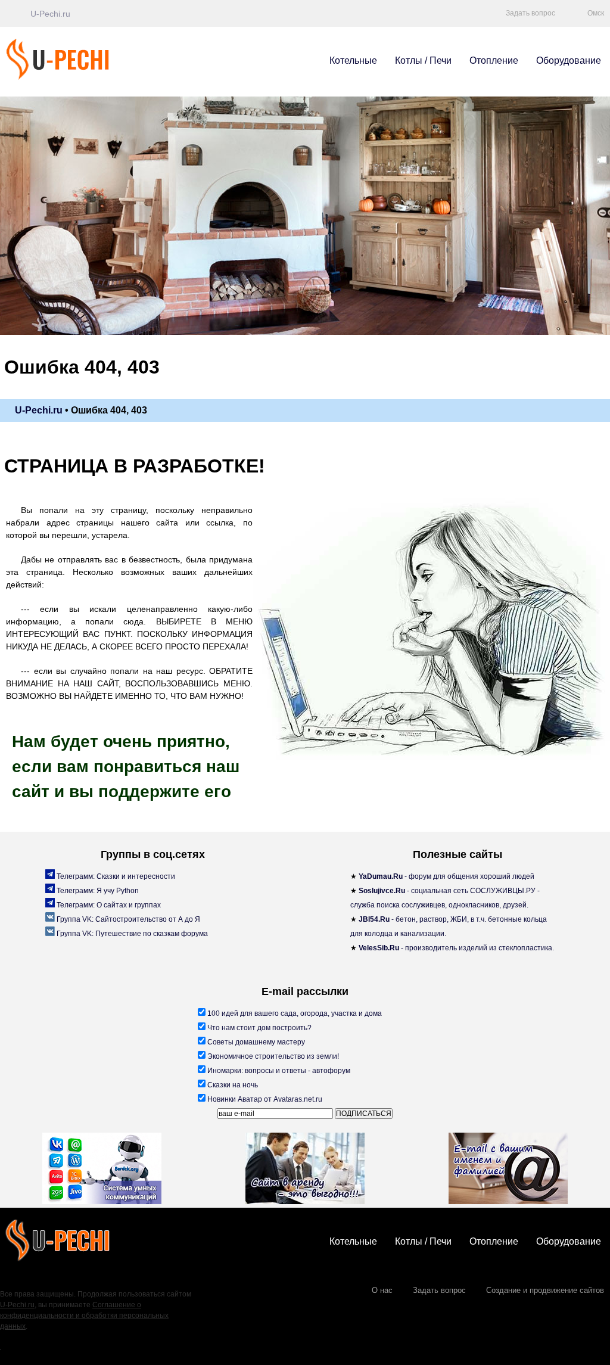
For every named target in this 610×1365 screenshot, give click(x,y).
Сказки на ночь (232, 1085)
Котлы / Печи (423, 60)
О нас (382, 1290)
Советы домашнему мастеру (255, 1042)
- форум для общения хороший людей (446, 876)
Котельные (353, 60)
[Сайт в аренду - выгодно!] (305, 1170)
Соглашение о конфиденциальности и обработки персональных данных (84, 1315)
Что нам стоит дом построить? (259, 1028)
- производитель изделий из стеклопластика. (456, 948)
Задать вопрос (439, 1290)
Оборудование (568, 60)
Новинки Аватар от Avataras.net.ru (264, 1099)
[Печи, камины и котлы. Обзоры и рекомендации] (76, 77)
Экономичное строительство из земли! (272, 1056)
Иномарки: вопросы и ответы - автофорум (278, 1070)
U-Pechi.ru (17, 1305)
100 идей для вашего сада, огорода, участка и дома (294, 1013)
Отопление (493, 60)
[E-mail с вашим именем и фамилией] (508, 1170)
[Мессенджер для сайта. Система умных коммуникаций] (101, 1170)
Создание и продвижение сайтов (545, 1290)
